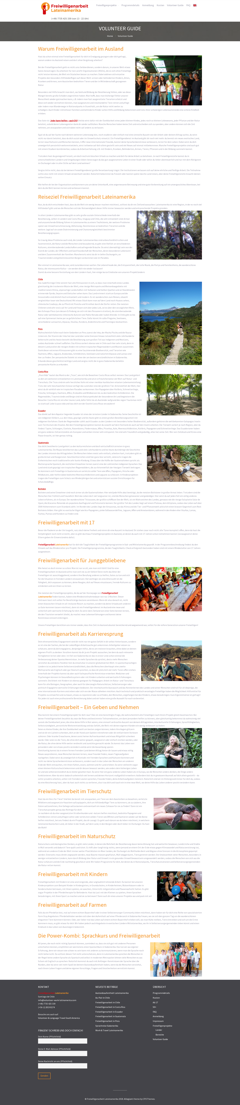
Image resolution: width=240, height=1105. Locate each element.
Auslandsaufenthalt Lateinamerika (112, 993)
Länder (159, 1030)
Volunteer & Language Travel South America (59, 1018)
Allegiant (128, 1099)
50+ (154, 1007)
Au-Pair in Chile (102, 997)
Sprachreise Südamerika (106, 1025)
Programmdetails (161, 993)
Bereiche (160, 1034)
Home (110, 36)
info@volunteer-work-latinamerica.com (57, 1000)
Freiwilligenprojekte (162, 1025)
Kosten (156, 997)
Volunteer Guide (160, 1039)
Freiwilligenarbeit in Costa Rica (110, 1007)
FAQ (155, 1011)
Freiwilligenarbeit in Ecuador (109, 1011)
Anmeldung (158, 1016)
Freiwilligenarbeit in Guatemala (110, 1016)
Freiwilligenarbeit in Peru (107, 1021)
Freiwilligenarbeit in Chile (107, 1002)
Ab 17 (155, 1002)
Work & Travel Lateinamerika (109, 1030)
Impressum (158, 1021)
